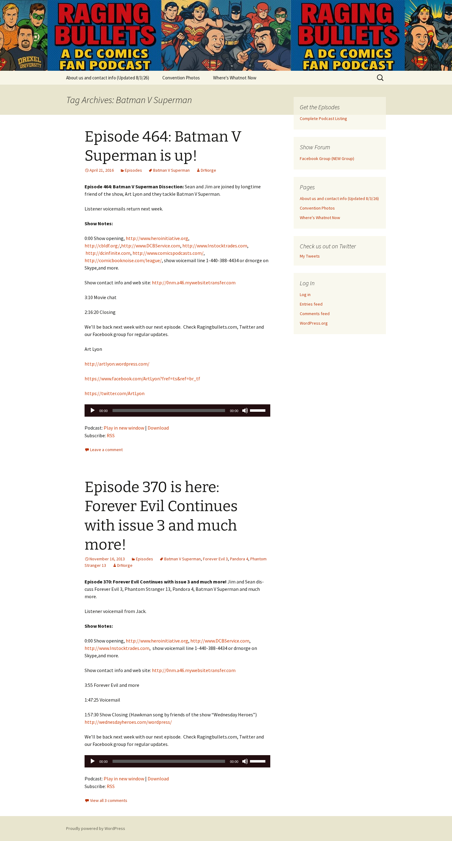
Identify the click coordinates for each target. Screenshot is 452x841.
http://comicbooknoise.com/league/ (123, 260)
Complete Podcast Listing (323, 118)
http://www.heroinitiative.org (157, 238)
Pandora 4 (239, 559)
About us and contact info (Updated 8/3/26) (107, 78)
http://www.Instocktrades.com (214, 245)
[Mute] (245, 410)
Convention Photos (181, 78)
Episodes (133, 170)
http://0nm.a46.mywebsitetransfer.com (194, 282)
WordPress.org (314, 323)
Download (158, 428)
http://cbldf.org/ (102, 245)
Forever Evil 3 (215, 559)
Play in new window (124, 428)
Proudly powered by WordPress (95, 828)
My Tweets (310, 256)
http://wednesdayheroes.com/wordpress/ (128, 722)
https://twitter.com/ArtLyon (115, 393)
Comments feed (315, 313)
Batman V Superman (171, 170)
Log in (305, 294)
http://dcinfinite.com (107, 253)
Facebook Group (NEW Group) (327, 158)
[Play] (92, 410)
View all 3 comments (108, 800)
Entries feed (311, 304)
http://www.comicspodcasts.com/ (168, 253)
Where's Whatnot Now (234, 78)
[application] (177, 410)
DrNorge (208, 170)
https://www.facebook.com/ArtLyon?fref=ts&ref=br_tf (142, 378)
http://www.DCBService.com (150, 245)
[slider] (258, 409)
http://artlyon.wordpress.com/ (117, 364)
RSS (111, 435)
